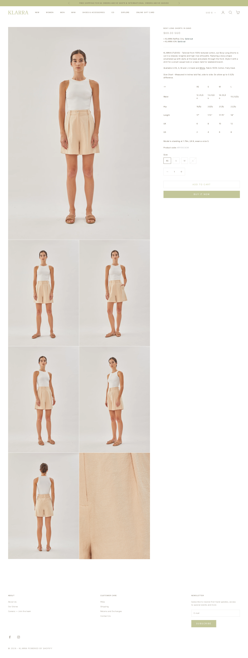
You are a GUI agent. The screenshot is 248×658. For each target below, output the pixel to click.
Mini (73, 12)
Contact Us (105, 616)
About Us (12, 602)
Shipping (104, 606)
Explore (125, 12)
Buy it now (202, 194)
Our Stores (13, 606)
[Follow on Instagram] (18, 637)
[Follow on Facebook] (9, 637)
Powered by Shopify (40, 648)
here (151, 4)
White (202, 68)
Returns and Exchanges (111, 611)
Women (49, 12)
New (37, 12)
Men (62, 12)
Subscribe (203, 623)
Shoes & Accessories (93, 12)
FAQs (102, 602)
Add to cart (201, 184)
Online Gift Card (145, 12)
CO (113, 12)
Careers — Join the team (19, 611)
